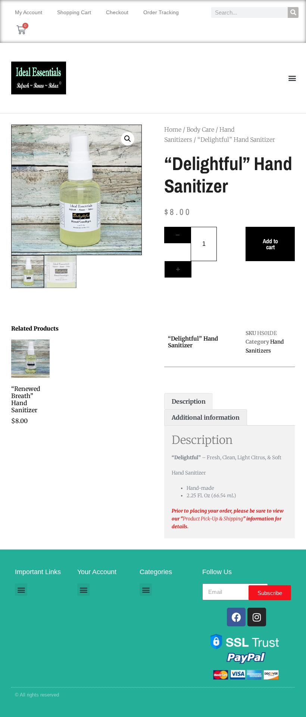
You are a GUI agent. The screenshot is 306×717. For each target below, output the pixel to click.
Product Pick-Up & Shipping (213, 519)
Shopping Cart (74, 12)
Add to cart (270, 244)
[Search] (293, 12)
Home (172, 129)
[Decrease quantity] (177, 235)
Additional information (206, 417)
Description (189, 401)
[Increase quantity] (178, 269)
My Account (28, 12)
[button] (292, 78)
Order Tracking (161, 12)
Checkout (117, 12)
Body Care (200, 129)
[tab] (188, 401)
